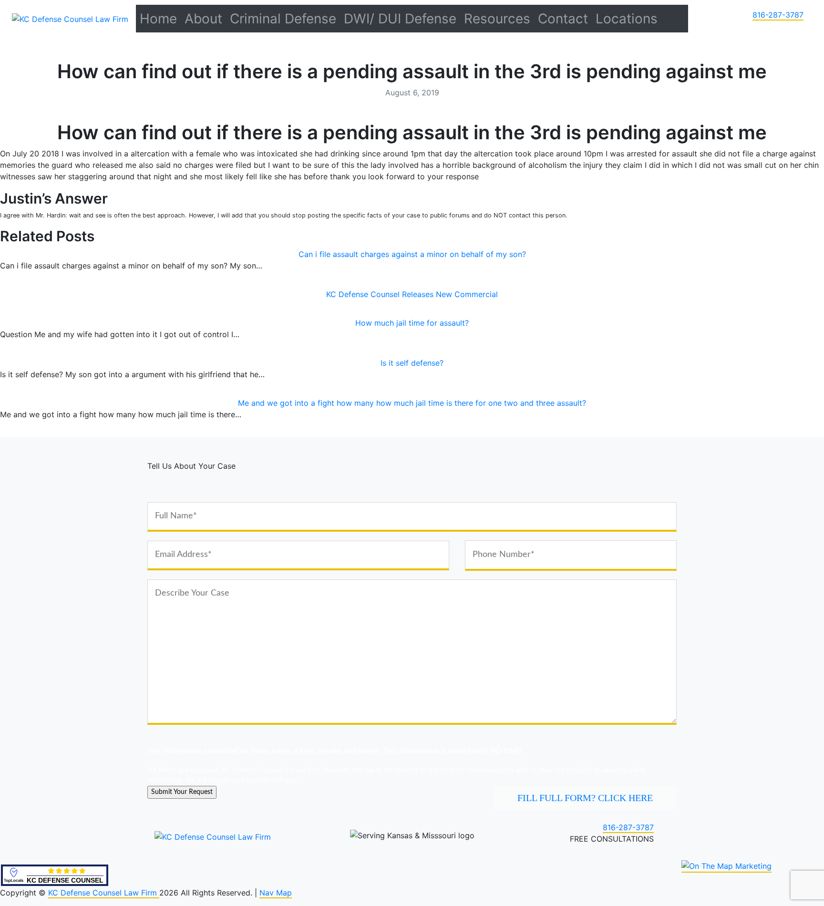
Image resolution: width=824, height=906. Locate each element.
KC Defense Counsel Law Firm (103, 892)
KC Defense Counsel (65, 880)
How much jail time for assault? (412, 323)
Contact (563, 18)
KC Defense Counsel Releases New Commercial (412, 294)
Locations (627, 18)
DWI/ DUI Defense (400, 18)
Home (158, 18)
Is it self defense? (412, 363)
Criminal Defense (283, 18)
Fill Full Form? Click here (585, 798)
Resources (497, 18)
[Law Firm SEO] (726, 866)
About (203, 18)
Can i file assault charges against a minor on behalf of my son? (412, 254)
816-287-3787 (777, 15)
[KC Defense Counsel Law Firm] (70, 18)
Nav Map (275, 892)
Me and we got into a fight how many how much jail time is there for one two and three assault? (412, 403)
